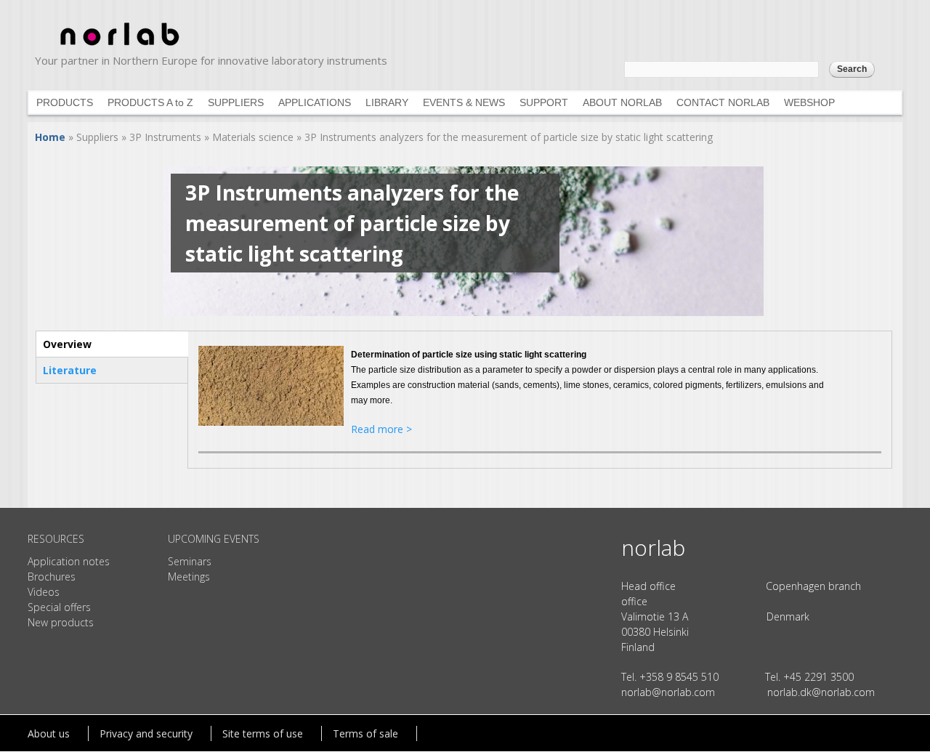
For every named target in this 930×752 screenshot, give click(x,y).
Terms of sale (365, 733)
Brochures (52, 576)
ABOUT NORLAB (622, 102)
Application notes (69, 561)
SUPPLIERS (236, 102)
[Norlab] (118, 47)
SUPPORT (543, 102)
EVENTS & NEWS (464, 102)
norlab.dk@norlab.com (821, 692)
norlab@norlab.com (668, 692)
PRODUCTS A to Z (150, 102)
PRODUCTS (64, 102)
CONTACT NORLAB (722, 102)
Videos (44, 592)
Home (50, 137)
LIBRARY (386, 102)
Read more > (381, 429)
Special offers (59, 607)
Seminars (189, 561)
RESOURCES (56, 539)
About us (49, 733)
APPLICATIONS (314, 102)
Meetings (189, 576)
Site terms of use (262, 733)
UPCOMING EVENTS (213, 539)
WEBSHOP (809, 102)
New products (61, 622)
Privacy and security (146, 733)
